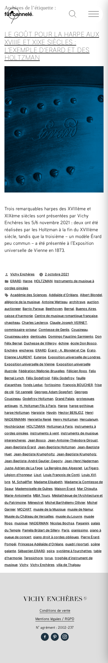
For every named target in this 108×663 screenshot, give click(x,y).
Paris (65, 530)
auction (93, 302)
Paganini (82, 523)
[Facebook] (45, 637)
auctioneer (12, 309)
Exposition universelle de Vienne (29, 364)
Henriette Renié (39, 419)
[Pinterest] (55, 637)
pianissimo (79, 530)
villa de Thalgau (68, 565)
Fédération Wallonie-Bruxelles (42, 371)
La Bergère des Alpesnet (63, 468)
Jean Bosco (37, 440)
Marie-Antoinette (17, 495)
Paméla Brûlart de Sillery (41, 530)
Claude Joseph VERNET (68, 323)
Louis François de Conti (61, 475)
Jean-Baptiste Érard (20, 447)
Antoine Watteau (54, 302)
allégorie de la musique (22, 302)
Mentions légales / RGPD (54, 618)
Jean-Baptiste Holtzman (56, 447)
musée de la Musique (49, 509)
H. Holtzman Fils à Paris (38, 406)
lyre (7, 482)
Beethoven (54, 309)
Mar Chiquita (87, 489)
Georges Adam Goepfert (53, 392)
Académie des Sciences (28, 295)
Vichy (23, 565)
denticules (38, 336)
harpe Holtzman (16, 413)
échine (63, 343)
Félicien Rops (77, 371)
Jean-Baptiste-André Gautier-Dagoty (33, 461)
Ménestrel (35, 503)
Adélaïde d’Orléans (63, 295)
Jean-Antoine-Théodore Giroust (73, 440)
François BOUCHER (78, 385)
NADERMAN (38, 523)
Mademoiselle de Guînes (34, 489)
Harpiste (38, 413)
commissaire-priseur (20, 330)
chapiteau (12, 323)
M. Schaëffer (22, 482)
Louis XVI (89, 475)
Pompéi (10, 544)
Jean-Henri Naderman (81, 461)
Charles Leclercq (35, 323)
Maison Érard (65, 489)
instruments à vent (44, 433)
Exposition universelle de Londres (74, 357)
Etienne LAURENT (18, 357)
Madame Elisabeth (48, 482)
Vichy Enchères (22, 274)
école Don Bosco (84, 343)
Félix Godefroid (38, 378)
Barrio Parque (33, 309)
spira (51, 551)
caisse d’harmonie (18, 316)
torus (49, 558)
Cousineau (79, 330)
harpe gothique (81, 406)
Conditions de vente (55, 610)
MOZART (24, 509)
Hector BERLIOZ (70, 413)
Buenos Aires (86, 309)
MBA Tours (41, 495)
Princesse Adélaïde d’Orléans (40, 544)
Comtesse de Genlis (54, 330)
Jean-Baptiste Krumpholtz (34, 454)
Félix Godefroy (63, 378)
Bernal (69, 309)
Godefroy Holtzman (38, 399)
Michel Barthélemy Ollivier (65, 503)
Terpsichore (33, 558)
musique (21, 523)
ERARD (15, 281)
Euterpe (40, 357)
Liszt (37, 475)
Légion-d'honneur (18, 475)
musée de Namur (80, 509)
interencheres (15, 440)
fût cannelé (24, 392)
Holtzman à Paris (60, 426)
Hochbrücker (14, 426)
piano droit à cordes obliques (56, 537)
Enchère (10, 350)
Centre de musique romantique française (66, 316)
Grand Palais (64, 399)
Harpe (27, 281)
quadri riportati (77, 544)
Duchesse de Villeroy (40, 343)
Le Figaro (91, 468)
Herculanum (89, 419)
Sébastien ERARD (31, 551)
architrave (77, 302)
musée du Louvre (69, 516)
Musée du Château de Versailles (29, 516)
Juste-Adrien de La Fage (23, 468)
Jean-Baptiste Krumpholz (76, 454)
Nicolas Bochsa (62, 523)
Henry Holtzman (65, 419)
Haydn (51, 413)
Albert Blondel (91, 295)
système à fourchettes (74, 551)
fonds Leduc (33, 385)
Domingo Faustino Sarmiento (70, 336)
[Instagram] (65, 637)
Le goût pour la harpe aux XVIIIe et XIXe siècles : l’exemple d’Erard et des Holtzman (51, 45)
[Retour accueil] (13, 22)
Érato (91, 350)
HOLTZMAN (43, 281)
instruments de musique (79, 433)
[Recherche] (72, 14)
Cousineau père (16, 336)
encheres (26, 350)
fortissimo (53, 385)
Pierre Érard (90, 537)
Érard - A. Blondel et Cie (66, 350)
